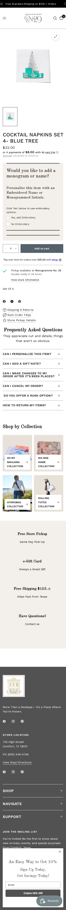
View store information (25, 279)
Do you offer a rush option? (28, 395)
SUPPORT (12, 817)
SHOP (8, 791)
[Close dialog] (60, 851)
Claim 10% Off (33, 893)
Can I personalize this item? (27, 354)
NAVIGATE (12, 804)
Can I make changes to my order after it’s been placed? (28, 375)
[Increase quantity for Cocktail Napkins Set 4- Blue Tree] (16, 248)
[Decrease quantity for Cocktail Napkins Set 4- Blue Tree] (5, 248)
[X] (12, 301)
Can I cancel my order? (23, 386)
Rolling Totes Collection (46, 502)
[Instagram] (16, 721)
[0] (60, 18)
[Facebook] (5, 301)
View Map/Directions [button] (17, 762)
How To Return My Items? (24, 405)
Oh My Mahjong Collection (15, 462)
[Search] (55, 18)
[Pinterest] (20, 301)
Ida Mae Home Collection (46, 462)
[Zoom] (55, 36)
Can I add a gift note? (22, 363)
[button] (33, 152)
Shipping (7, 155)
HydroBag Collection (15, 504)
